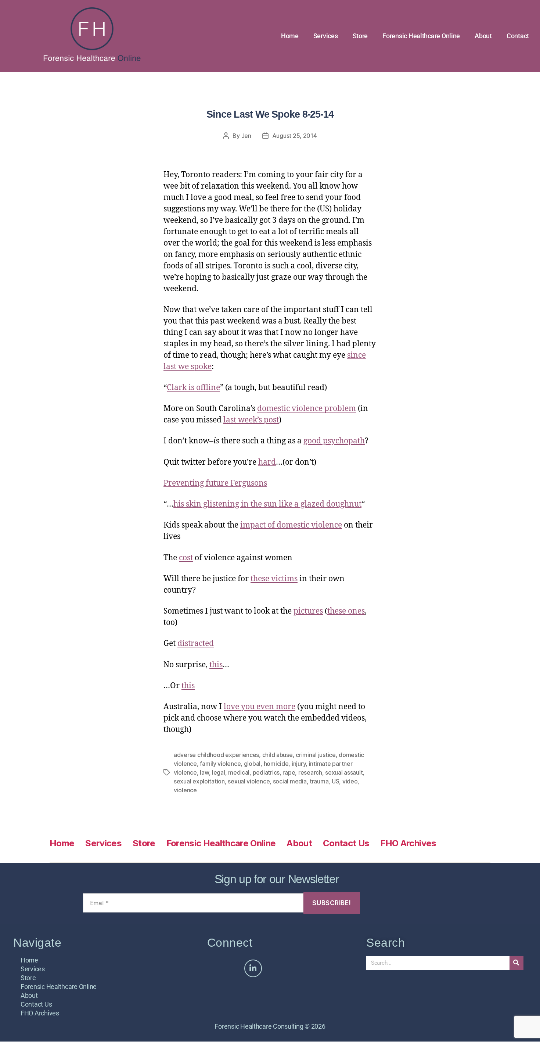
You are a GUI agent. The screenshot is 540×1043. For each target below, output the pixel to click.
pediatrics (266, 772)
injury (299, 763)
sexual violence (249, 781)
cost (186, 558)
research (310, 772)
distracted (195, 644)
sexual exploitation (199, 781)
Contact (518, 36)
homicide (276, 763)
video (350, 781)
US (335, 781)
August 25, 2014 (294, 135)
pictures (308, 611)
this (216, 665)
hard (267, 462)
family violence (220, 763)
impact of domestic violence (291, 525)
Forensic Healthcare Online (421, 36)
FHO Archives (408, 843)
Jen (246, 135)
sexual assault (344, 772)
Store (360, 36)
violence (185, 790)
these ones (346, 611)
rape (288, 772)
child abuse (277, 754)
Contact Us (346, 843)
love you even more (259, 707)
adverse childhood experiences (216, 754)
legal (218, 772)
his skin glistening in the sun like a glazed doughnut (267, 504)
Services (325, 36)
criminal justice (316, 754)
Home (290, 36)
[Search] (516, 963)
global (252, 763)
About (483, 36)
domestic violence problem (306, 409)
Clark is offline (193, 388)
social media (290, 781)
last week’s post (251, 420)
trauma (319, 781)
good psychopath (334, 441)
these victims (274, 579)
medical (238, 772)
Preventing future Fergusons (215, 483)
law (204, 772)
